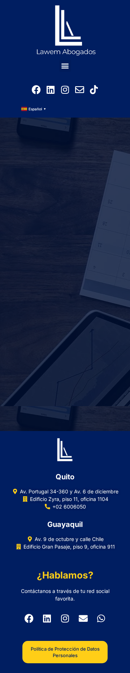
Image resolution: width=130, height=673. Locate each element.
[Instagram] (65, 90)
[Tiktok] (94, 90)
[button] (65, 66)
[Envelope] (79, 90)
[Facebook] (36, 90)
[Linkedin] (50, 90)
